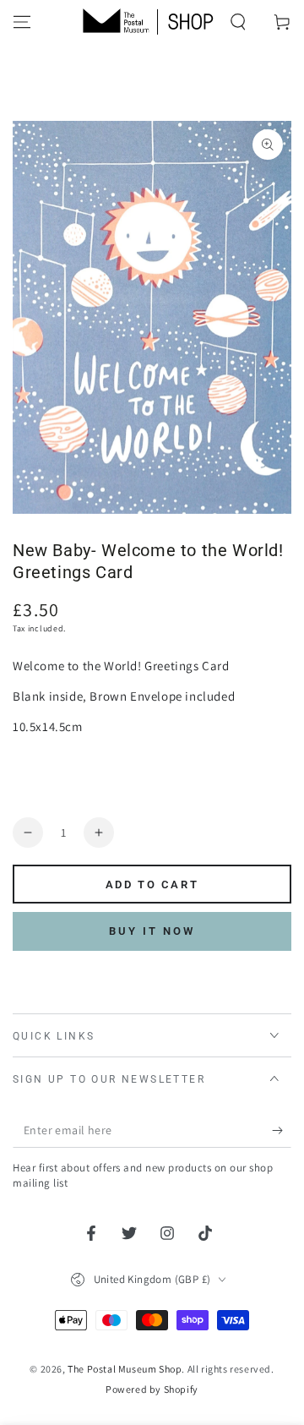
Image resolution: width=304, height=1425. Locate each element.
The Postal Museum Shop (125, 1368)
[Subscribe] (281, 1130)
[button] (238, 22)
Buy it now (152, 931)
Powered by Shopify (152, 1389)
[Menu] (22, 22)
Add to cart (152, 884)
